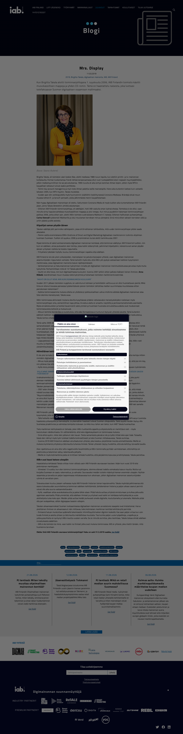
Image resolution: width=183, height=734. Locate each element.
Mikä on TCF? (116, 324)
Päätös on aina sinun (67, 324)
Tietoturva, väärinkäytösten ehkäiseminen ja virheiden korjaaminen (85, 388)
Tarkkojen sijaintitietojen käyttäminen (73, 376)
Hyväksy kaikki (110, 409)
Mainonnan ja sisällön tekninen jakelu (73, 392)
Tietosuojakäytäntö (120, 417)
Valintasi (91, 324)
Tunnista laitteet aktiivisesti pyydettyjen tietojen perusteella (82, 380)
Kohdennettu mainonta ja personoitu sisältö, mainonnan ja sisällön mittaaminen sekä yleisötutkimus (85, 367)
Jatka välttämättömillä (73, 409)
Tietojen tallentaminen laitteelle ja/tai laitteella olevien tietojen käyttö (86, 359)
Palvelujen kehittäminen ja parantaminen (74, 362)
